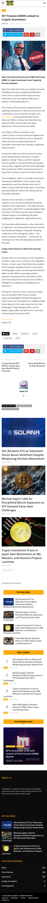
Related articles (9, 406)
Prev (5, 570)
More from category (10, 409)
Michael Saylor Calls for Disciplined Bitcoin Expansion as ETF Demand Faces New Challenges (23, 504)
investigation (7, 117)
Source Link (7, 319)
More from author (24, 406)
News (3, 10)
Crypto (34, 334)
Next (10, 570)
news (17, 338)
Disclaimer (14, 898)
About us (5, 898)
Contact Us (5, 900)
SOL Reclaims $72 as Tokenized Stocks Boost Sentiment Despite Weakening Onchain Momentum (23, 454)
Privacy (23, 898)
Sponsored (20, 746)
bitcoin (15, 334)
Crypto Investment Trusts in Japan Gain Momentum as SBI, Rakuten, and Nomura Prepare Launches (22, 556)
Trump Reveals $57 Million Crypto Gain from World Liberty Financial (11, 367)
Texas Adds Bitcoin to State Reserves (36, 364)
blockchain (25, 334)
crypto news (8, 338)
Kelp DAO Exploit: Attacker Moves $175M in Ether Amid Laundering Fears (28, 641)
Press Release (10, 746)
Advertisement (33, 898)
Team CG (5, 24)
